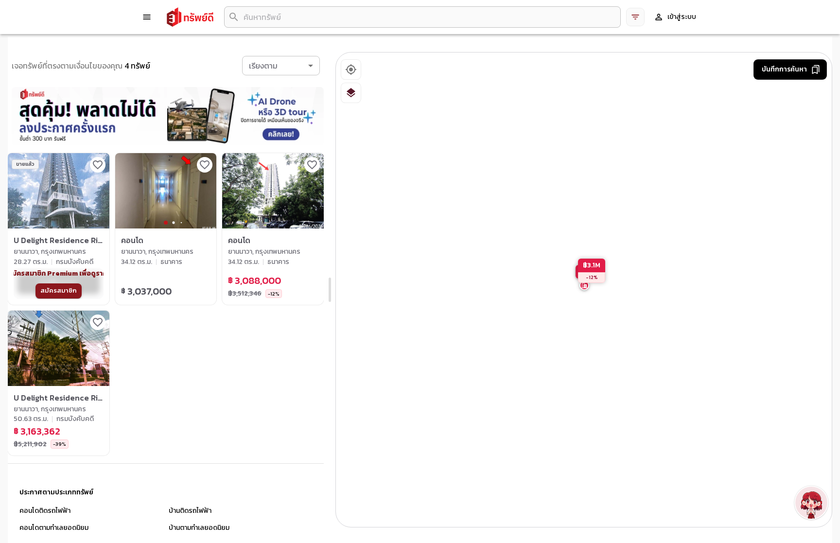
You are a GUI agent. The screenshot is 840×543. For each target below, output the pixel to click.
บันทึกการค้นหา (784, 69)
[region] (584, 290)
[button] (281, 65)
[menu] (147, 17)
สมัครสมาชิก (58, 290)
